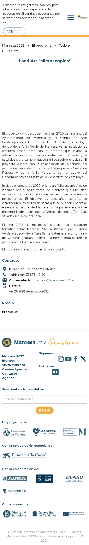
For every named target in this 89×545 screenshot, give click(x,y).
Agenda (8, 378)
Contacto (9, 373)
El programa (41, 45)
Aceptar (14, 31)
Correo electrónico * (18, 399)
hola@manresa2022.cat (58, 280)
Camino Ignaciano (16, 369)
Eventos (8, 360)
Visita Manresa (13, 365)
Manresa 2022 (13, 45)
